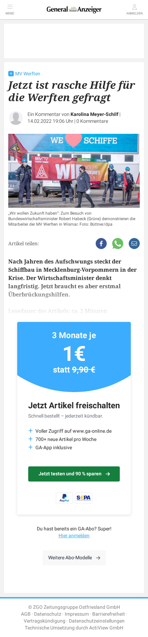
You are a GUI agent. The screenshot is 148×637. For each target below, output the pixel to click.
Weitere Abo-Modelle (70, 557)
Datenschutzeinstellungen (97, 621)
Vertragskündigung (44, 621)
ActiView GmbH (106, 627)
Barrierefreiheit (108, 614)
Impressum (77, 614)
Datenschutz (47, 614)
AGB (26, 614)
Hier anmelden (74, 535)
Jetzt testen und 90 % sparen (70, 473)
